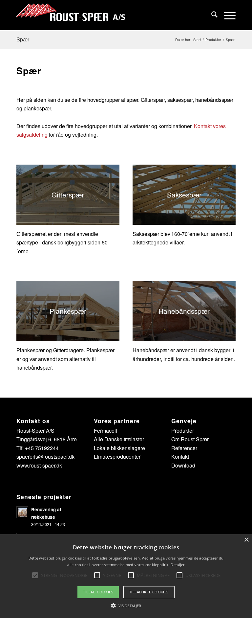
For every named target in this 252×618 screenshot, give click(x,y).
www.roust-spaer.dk (39, 465)
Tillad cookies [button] (98, 591)
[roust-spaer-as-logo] (70, 15)
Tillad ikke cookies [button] (149, 591)
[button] (126, 606)
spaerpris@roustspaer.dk (45, 456)
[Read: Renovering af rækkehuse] (22, 512)
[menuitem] (211, 15)
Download (183, 465)
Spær (22, 39)
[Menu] (227, 15)
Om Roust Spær (190, 439)
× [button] (246, 540)
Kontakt (180, 456)
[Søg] (211, 15)
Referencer (184, 448)
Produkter (182, 430)
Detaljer (177, 564)
